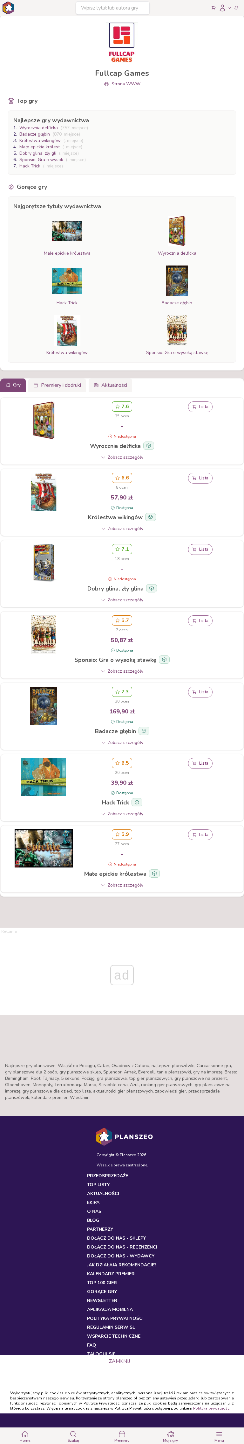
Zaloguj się (101, 1354)
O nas (94, 1211)
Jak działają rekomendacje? (122, 1265)
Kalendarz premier (111, 1274)
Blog (93, 1220)
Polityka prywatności (211, 1408)
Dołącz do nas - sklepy (116, 1238)
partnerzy (100, 1229)
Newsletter (102, 1301)
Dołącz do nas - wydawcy (120, 1256)
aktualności (103, 1194)
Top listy (98, 1185)
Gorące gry (102, 1292)
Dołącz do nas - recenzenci (122, 1247)
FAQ (91, 1345)
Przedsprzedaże (107, 1176)
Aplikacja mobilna (110, 1309)
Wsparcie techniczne (113, 1336)
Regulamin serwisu (111, 1327)
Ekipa (93, 1203)
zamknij (119, 1361)
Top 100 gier (102, 1283)
